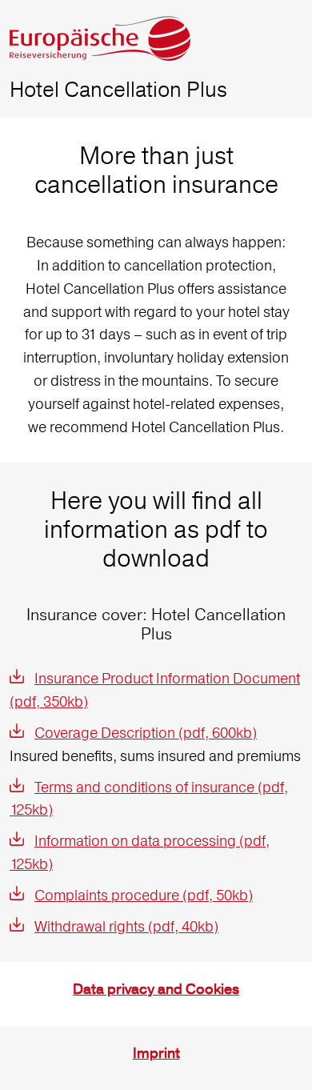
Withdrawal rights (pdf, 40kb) (126, 926)
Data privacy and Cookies (156, 989)
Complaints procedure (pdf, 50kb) (143, 895)
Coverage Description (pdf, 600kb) (145, 732)
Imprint (156, 1053)
